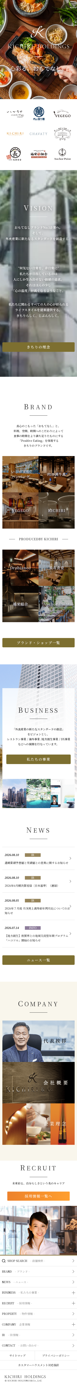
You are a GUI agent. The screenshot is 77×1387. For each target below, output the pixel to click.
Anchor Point (56, 603)
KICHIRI (56, 510)
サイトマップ (17, 1355)
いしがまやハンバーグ (20, 474)
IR (11, 1335)
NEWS (15, 1282)
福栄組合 (20, 603)
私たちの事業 (38, 759)
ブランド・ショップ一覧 (38, 642)
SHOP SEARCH (26, 1261)
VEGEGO (20, 510)
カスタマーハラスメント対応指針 (38, 1365)
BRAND (16, 1271)
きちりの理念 (38, 346)
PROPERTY (18, 1314)
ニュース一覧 (38, 959)
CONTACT (20, 1345)
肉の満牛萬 (56, 474)
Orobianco (20, 567)
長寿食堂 (56, 567)
